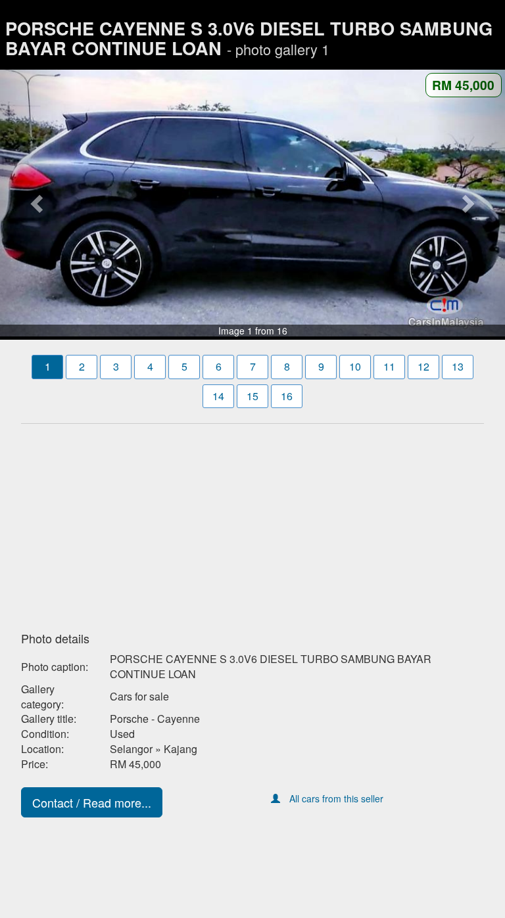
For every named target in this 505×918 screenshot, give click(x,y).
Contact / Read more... (91, 802)
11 (389, 366)
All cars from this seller (336, 798)
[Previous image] (38, 203)
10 (355, 366)
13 (458, 366)
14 (218, 395)
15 (252, 395)
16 (287, 395)
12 (423, 366)
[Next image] (467, 203)
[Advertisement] (252, 524)
